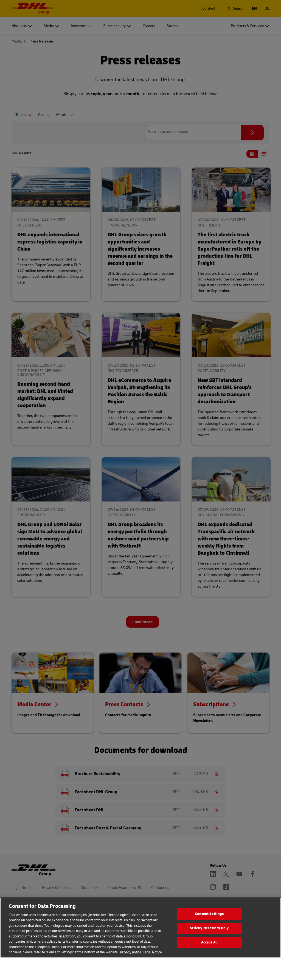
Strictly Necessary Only (209, 928)
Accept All (209, 942)
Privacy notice (130, 952)
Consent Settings (209, 914)
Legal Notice (152, 952)
